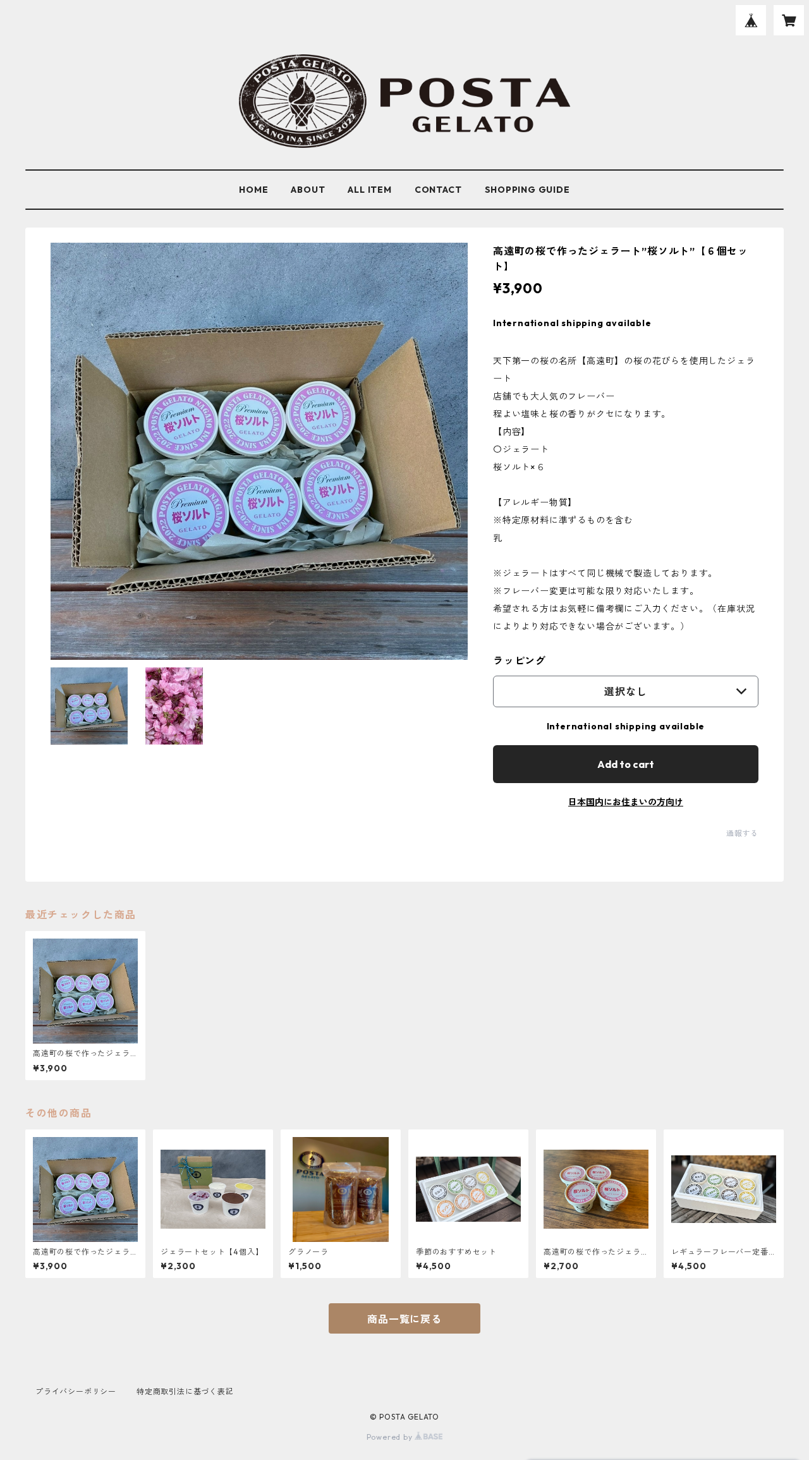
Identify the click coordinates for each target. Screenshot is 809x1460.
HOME (253, 189)
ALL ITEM (369, 189)
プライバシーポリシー (75, 1391)
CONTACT (438, 189)
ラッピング (519, 660)
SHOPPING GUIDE (527, 189)
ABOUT (308, 189)
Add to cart (625, 764)
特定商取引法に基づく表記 (185, 1391)
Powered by (391, 1437)
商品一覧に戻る (404, 1319)
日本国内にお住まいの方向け (625, 802)
